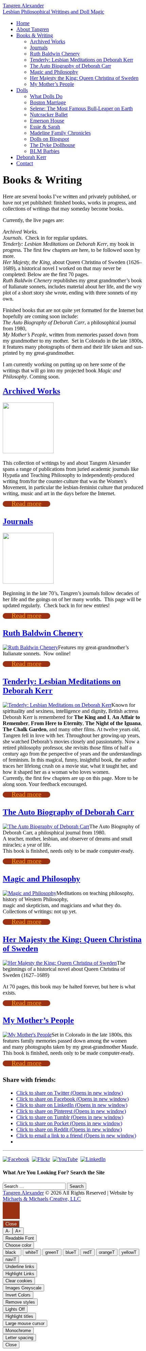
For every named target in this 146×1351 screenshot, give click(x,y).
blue (71, 1252)
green (52, 1252)
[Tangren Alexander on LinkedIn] (93, 1159)
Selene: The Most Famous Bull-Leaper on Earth (81, 108)
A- (7, 1231)
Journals (39, 47)
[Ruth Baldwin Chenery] (30, 647)
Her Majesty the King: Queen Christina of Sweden (84, 78)
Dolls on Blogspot (49, 139)
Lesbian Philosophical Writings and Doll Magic (53, 12)
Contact (24, 163)
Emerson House (47, 121)
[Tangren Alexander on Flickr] (41, 1159)
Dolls (22, 90)
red (87, 1252)
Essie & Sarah (45, 127)
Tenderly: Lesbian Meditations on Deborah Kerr (81, 60)
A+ (18, 1231)
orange (107, 1252)
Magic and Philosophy (54, 72)
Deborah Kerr (31, 157)
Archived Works (47, 41)
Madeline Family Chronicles (60, 133)
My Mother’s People (52, 84)
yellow (129, 1252)
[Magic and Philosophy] (29, 893)
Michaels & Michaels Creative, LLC (42, 1199)
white (31, 1252)
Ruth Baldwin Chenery (55, 54)
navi (10, 1259)
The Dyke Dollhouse (52, 145)
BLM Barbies (44, 151)
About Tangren (32, 29)
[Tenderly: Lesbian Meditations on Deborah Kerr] (57, 705)
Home (23, 23)
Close (11, 1344)
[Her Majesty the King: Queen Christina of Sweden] (60, 963)
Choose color (18, 1245)
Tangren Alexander (23, 5)
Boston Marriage (48, 102)
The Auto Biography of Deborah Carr (70, 66)
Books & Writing (34, 35)
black (12, 1252)
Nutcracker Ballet (49, 114)
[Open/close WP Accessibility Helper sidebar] (11, 1210)
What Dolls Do (46, 96)
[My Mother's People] (27, 1035)
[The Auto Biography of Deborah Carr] (46, 826)
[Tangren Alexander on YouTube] (65, 1159)
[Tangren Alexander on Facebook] (16, 1159)
